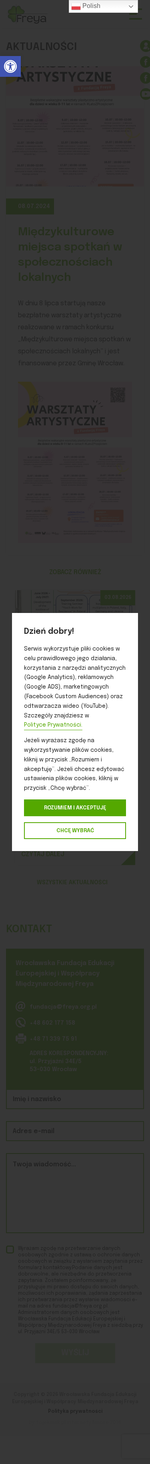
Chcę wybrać (75, 830)
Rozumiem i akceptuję (75, 808)
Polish (90, 5)
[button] (10, 66)
